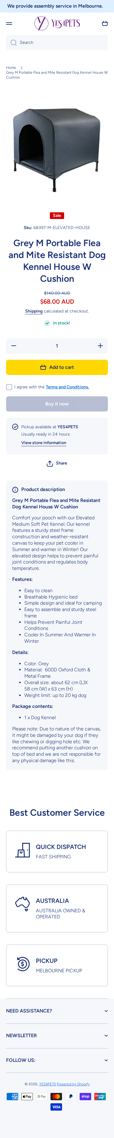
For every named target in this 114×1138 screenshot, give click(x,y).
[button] (105, 23)
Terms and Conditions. (67, 387)
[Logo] (57, 23)
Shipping (34, 311)
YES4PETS (47, 1084)
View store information (43, 442)
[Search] (11, 42)
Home (11, 67)
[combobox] (57, 42)
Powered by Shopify (73, 1084)
